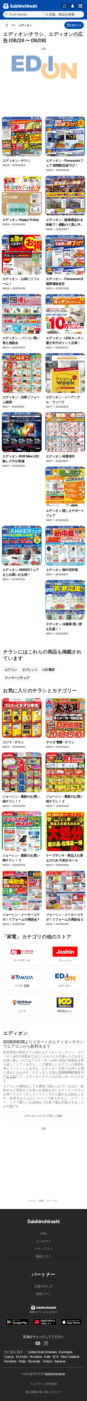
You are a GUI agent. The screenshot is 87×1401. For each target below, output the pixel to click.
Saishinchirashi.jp (55, 1373)
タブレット (30, 670)
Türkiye (47, 1361)
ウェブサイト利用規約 (43, 1383)
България (65, 1352)
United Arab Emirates (42, 1352)
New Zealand (70, 1357)
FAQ (43, 1233)
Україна (59, 1361)
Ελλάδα (22, 1357)
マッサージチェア (17, 678)
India (47, 1357)
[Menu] (80, 6)
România (10, 1361)
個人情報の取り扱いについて (43, 1392)
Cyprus (9, 1357)
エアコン (11, 670)
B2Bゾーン (43, 1294)
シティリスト (43, 1249)
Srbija (22, 1361)
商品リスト (43, 1256)
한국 (55, 1357)
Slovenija (34, 1361)
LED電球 (48, 670)
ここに (11, 1076)
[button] (72, 6)
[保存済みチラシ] (64, 6)
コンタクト (43, 1241)
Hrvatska (36, 1357)
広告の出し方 (43, 1286)
